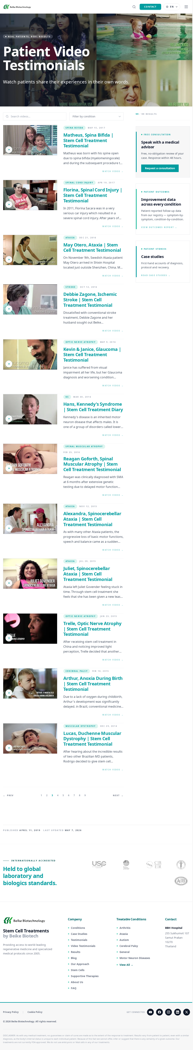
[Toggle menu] (186, 7)
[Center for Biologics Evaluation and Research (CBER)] (181, 864)
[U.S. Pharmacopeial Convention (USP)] (99, 864)
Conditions (78, 928)
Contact (150, 6)
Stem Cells (77, 970)
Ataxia (123, 934)
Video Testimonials (83, 946)
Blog (74, 958)
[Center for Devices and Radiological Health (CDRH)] (154, 864)
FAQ (73, 988)
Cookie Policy (35, 1012)
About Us (77, 982)
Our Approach (80, 964)
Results (75, 952)
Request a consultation (160, 168)
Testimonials (79, 940)
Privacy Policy (11, 1012)
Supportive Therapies (85, 976)
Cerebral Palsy (128, 946)
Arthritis (124, 928)
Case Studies (79, 934)
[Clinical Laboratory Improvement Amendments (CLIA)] (126, 864)
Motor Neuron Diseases (134, 958)
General (124, 952)
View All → (126, 965)
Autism (124, 940)
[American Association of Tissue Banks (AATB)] (181, 881)
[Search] (134, 6)
